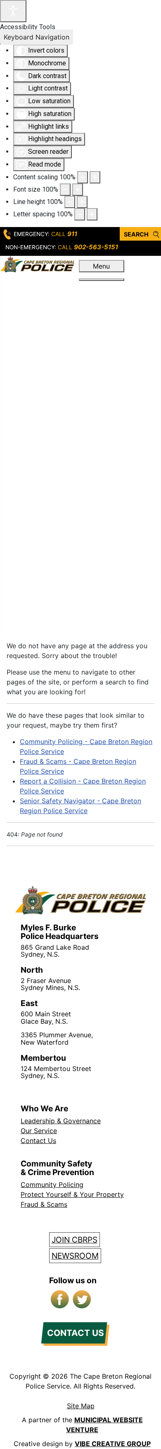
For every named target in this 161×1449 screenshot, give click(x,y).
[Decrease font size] (65, 189)
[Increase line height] (82, 202)
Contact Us (38, 1140)
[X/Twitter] (82, 1300)
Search (136, 234)
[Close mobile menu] (101, 279)
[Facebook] (60, 1300)
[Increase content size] (95, 177)
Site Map (81, 1406)
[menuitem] (101, 287)
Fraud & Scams (44, 1204)
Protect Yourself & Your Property (72, 1194)
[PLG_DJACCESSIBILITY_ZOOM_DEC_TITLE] (82, 177)
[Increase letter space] (92, 214)
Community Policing (52, 1184)
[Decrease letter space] (79, 214)
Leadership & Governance (61, 1121)
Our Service (39, 1131)
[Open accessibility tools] (13, 11)
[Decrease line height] (69, 202)
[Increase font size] (77, 189)
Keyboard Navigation (36, 37)
